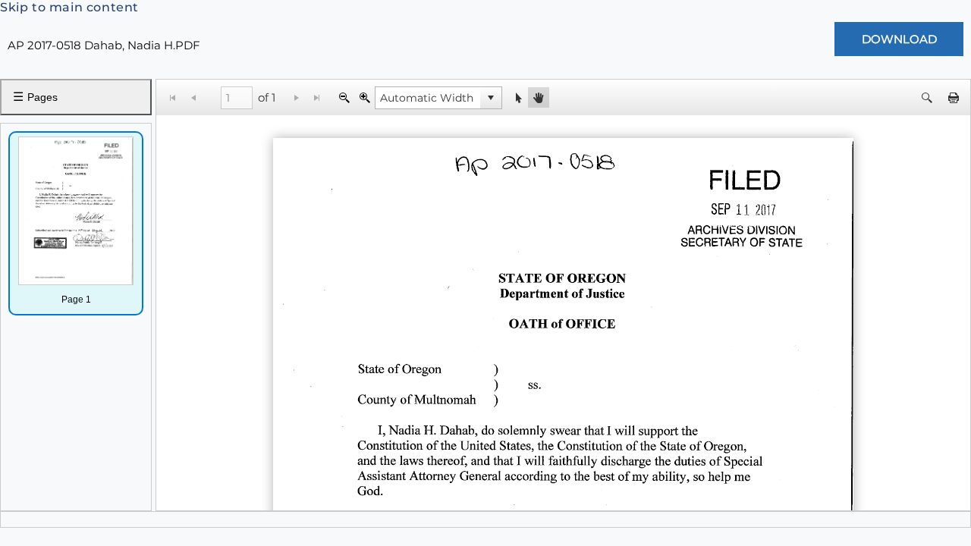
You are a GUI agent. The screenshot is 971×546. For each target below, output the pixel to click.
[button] (490, 97)
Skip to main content (69, 7)
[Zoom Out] (344, 97)
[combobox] (428, 97)
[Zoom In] (364, 97)
